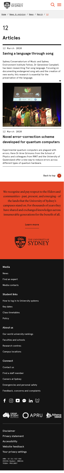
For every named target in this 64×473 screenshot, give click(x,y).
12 (47, 14)
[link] (32, 273)
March (40, 14)
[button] (53, 5)
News (31, 14)
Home (3, 14)
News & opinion (17, 14)
